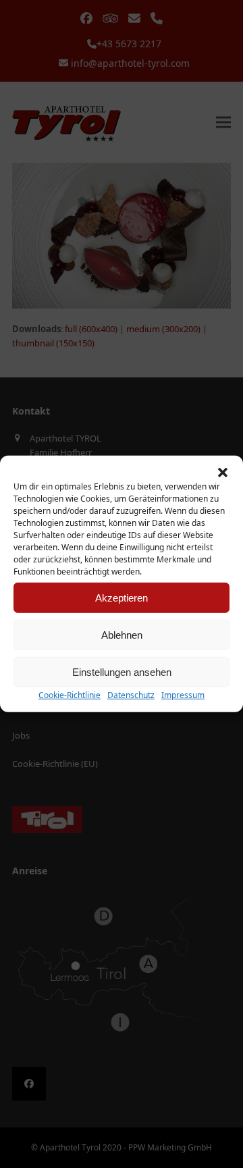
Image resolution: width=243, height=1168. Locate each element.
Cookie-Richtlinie (69, 695)
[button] (223, 472)
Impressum (183, 695)
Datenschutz (131, 695)
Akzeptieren (121, 597)
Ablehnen (121, 634)
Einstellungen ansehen (121, 671)
